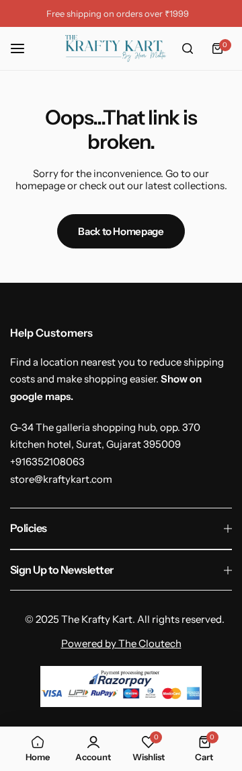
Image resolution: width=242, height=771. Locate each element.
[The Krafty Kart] (115, 48)
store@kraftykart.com (61, 479)
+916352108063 (47, 461)
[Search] (187, 48)
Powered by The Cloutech (121, 643)
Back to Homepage (120, 231)
